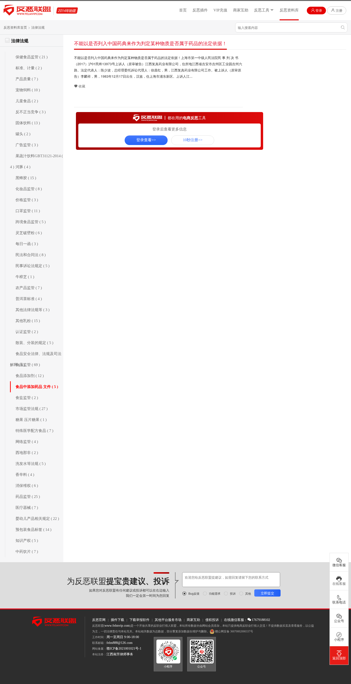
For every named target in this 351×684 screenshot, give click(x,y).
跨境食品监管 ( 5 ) (31, 222)
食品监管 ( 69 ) (28, 365)
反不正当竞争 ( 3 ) (31, 112)
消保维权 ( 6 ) (27, 486)
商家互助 (240, 10)
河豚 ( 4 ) (23, 167)
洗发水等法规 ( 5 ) (31, 464)
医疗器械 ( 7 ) (27, 508)
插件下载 (117, 620)
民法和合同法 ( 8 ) (31, 255)
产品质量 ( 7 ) (27, 79)
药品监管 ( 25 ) (28, 497)
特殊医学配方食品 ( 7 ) (34, 431)
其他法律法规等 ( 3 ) (32, 310)
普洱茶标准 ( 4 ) (29, 299)
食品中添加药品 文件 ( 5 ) (37, 387)
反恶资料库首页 (15, 27)
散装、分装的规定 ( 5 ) (34, 343)
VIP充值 (220, 10)
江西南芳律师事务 (119, 654)
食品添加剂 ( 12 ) (30, 376)
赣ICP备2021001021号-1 (123, 648)
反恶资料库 (289, 10)
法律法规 (38, 27)
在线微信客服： (235, 620)
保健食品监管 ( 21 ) (32, 57)
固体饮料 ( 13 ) (28, 123)
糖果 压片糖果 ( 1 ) (31, 420)
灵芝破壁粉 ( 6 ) (29, 233)
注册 (339, 10)
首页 (183, 10)
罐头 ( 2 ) (23, 134)
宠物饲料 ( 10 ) (28, 90)
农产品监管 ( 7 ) (29, 288)
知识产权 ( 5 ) (27, 541)
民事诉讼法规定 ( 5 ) (32, 266)
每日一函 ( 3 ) (27, 244)
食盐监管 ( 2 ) (27, 398)
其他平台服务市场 (168, 620)
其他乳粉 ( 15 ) (28, 321)
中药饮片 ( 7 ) (27, 551)
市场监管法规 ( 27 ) (32, 409)
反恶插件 (200, 10)
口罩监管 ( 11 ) (28, 211)
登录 (318, 10)
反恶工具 (261, 10)
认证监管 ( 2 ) (27, 332)
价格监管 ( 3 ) (27, 200)
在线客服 (339, 584)
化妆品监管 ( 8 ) (29, 189)
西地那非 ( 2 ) (27, 453)
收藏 (82, 86)
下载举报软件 (139, 620)
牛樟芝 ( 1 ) (25, 277)
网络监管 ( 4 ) (27, 442)
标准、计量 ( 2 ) (29, 68)
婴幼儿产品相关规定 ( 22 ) (37, 519)
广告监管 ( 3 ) (27, 145)
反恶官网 (99, 620)
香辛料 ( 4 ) (25, 475)
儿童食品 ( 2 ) (27, 101)
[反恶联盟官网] (54, 621)
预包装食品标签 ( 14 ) (33, 530)
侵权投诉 (212, 620)
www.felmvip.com (117, 625)
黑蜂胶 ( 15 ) (26, 178)
